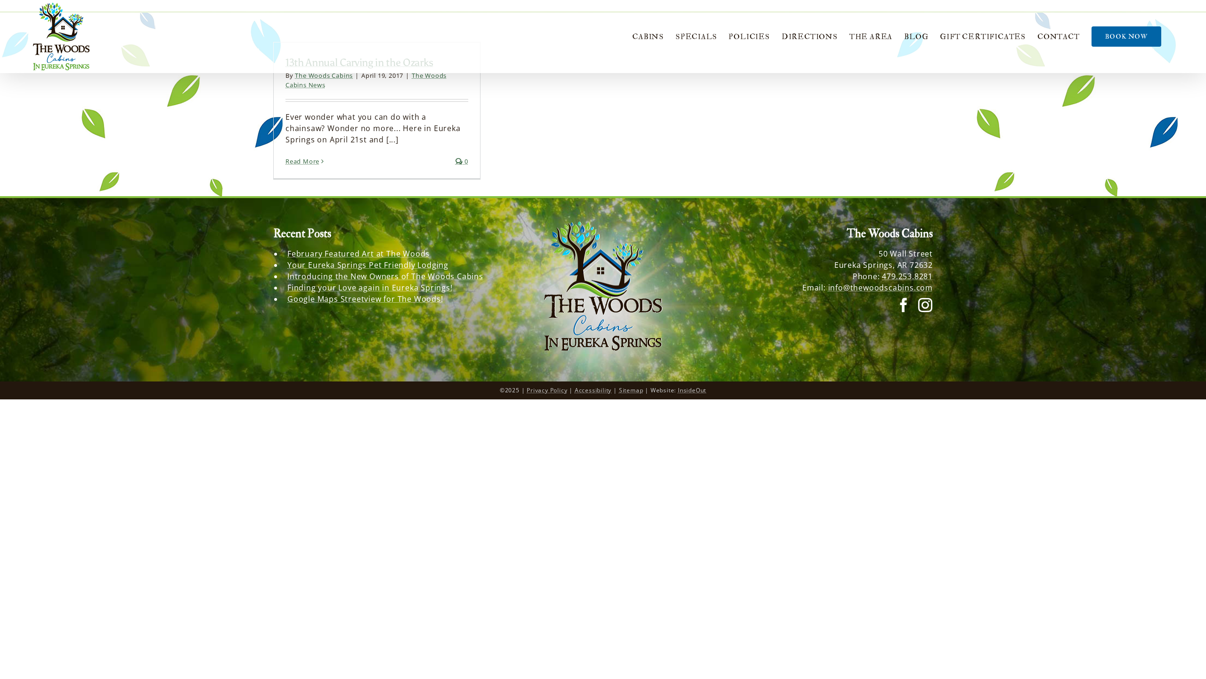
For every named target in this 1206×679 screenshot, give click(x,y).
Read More (302, 161)
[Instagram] (925, 305)
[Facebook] (903, 305)
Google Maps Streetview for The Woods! (365, 299)
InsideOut (692, 390)
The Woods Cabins (324, 75)
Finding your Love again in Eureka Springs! (370, 287)
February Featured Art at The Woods (358, 253)
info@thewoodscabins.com (880, 287)
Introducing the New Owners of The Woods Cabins (385, 276)
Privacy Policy (547, 390)
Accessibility (593, 390)
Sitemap (631, 390)
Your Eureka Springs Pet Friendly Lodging (367, 265)
